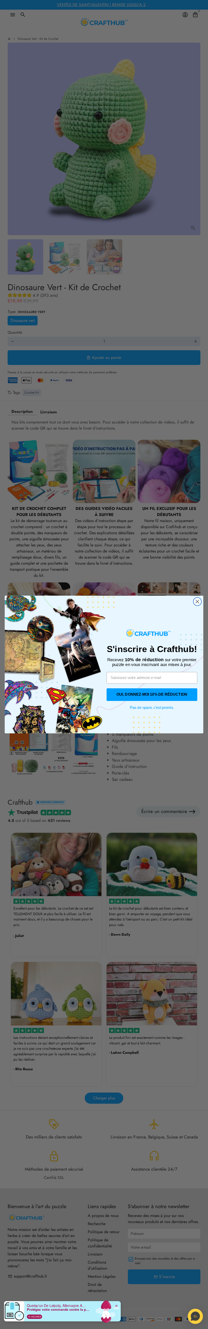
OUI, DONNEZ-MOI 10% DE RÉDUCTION (151, 694)
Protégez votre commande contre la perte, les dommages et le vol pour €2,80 (58, 1309)
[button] (195, 1316)
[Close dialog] (197, 602)
